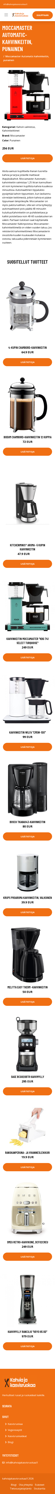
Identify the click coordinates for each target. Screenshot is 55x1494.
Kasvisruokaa (15, 1424)
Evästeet (39, 1484)
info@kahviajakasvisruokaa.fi (15, 4)
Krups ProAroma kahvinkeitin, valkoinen (27, 897)
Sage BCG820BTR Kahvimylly (27, 1076)
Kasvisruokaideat (17, 1436)
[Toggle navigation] (6, 15)
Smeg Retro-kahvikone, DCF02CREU (27, 1242)
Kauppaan (43, 15)
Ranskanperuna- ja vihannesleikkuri (27, 1152)
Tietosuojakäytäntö (21, 1488)
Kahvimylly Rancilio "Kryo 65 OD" (27, 1331)
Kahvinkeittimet (11, 130)
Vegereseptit (15, 1430)
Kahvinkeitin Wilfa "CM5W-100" (27, 732)
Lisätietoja (27, 158)
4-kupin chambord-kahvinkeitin (27, 347)
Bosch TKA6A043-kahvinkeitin (27, 822)
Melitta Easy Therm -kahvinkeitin (27, 987)
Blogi (10, 1442)
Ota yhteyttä (26, 1484)
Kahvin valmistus (25, 127)
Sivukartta (39, 1488)
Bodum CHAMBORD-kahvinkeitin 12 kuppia (27, 437)
